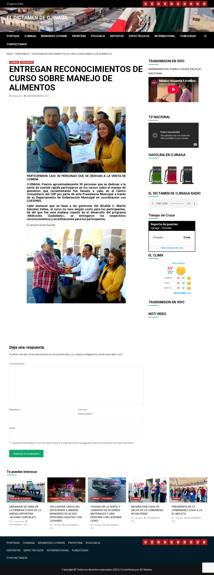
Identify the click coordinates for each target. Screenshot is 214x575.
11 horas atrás (18, 521)
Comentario (17, 363)
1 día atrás (56, 525)
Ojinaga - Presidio (161, 228)
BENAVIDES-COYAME (54, 36)
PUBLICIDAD (188, 36)
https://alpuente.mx (172, 247)
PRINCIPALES (27, 62)
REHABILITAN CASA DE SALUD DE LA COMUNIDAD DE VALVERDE (147, 510)
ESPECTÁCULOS (139, 36)
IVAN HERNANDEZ (35, 96)
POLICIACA (98, 36)
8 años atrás (17, 96)
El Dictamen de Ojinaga (37, 17)
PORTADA (13, 36)
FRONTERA (79, 36)
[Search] (205, 36)
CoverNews (128, 569)
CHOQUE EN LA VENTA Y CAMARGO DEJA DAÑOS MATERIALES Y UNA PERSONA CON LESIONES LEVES (106, 513)
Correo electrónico (86, 411)
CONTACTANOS (17, 44)
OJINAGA (30, 36)
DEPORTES (117, 36)
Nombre (15, 409)
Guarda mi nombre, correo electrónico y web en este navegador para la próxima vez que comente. (73, 442)
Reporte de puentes (164, 224)
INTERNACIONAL (164, 36)
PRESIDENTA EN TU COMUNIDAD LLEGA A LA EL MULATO (187, 510)
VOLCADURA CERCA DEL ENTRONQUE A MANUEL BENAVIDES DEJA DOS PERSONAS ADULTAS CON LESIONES (66, 513)
